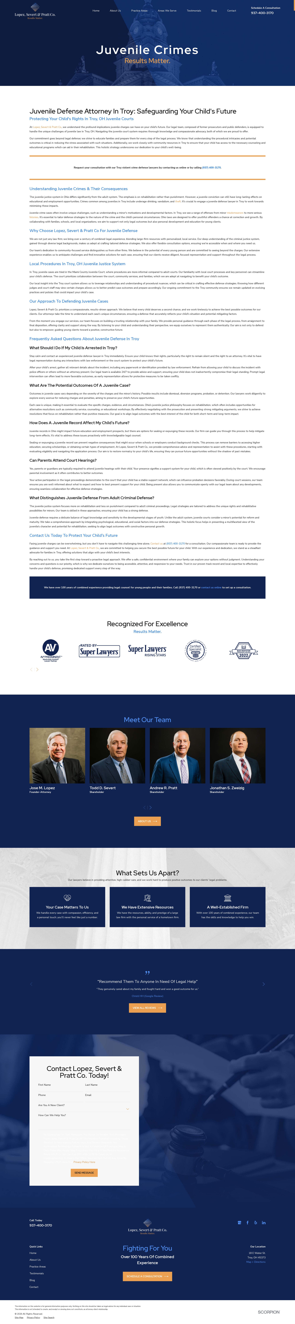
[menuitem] (19, 1317)
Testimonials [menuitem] (194, 10)
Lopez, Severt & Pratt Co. (47, 127)
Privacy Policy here (84, 1162)
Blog (32, 1280)
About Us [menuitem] (115, 10)
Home (33, 1253)
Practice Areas (38, 1266)
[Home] (35, 11)
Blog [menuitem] (214, 10)
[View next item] (37, 669)
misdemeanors (235, 213)
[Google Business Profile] (239, 1222)
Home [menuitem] (96, 10)
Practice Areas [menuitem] (139, 10)
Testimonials (37, 1273)
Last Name (91, 1084)
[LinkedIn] (264, 1222)
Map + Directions (256, 1262)
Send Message (84, 1172)
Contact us (156, 543)
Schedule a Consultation (144, 1276)
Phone (42, 1095)
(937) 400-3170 (175, 543)
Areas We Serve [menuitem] (167, 10)
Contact (34, 1287)
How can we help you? (52, 1115)
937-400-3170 (262, 13)
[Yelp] (255, 1222)
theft (178, 201)
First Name (44, 1084)
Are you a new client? (51, 1105)
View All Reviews (144, 1008)
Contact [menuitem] (231, 10)
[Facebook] (247, 1222)
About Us (144, 821)
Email (88, 1095)
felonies (34, 217)
